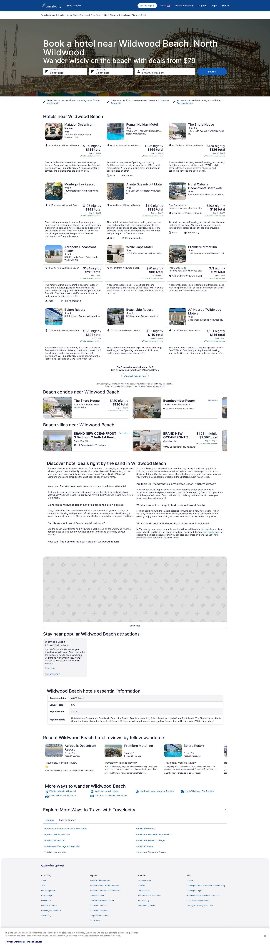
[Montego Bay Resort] (73, 211)
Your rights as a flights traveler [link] (200, 905)
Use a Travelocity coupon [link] (198, 900)
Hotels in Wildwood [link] (145, 828)
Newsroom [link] (46, 900)
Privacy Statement (15, 941)
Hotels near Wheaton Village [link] (150, 840)
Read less (50, 668)
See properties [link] (52, 674)
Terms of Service (33, 941)
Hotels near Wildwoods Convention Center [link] (65, 828)
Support (202, 5)
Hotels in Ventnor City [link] (55, 852)
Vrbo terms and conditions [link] (149, 895)
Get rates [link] (213, 400)
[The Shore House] (197, 150)
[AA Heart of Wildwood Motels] (197, 334)
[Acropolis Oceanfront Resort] (73, 273)
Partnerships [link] (46, 895)
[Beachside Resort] (135, 334)
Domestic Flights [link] (97, 895)
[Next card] (226, 407)
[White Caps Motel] (135, 273)
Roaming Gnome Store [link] (51, 910)
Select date (56, 72)
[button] (135, 809)
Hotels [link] (61, 15)
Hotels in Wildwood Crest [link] (57, 834)
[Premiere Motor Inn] (197, 273)
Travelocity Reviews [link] (99, 905)
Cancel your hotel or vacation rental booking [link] (206, 885)
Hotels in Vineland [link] (145, 846)
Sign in (225, 5)
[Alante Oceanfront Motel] (135, 211)
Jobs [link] (43, 885)
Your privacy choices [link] (147, 905)
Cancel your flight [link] (194, 890)
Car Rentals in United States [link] (102, 900)
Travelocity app (211, 532)
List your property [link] (49, 890)
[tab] (50, 820)
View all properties (135, 376)
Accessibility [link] (143, 900)
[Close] (265, 936)
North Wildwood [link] (111, 15)
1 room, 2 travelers (153, 72)
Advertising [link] (46, 915)
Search (212, 71)
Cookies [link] (141, 885)
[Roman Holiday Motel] (135, 150)
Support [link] (190, 880)
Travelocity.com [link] (48, 15)
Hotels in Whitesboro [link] (54, 840)
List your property (184, 5)
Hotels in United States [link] (100, 880)
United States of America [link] (77, 15)
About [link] (43, 880)
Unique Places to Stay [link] (99, 915)
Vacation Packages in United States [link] (105, 890)
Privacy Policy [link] (144, 880)
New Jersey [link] (96, 15)
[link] (67, 792)
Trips (214, 5)
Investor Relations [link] (49, 905)
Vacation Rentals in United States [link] (104, 885)
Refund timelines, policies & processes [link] (203, 895)
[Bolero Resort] (73, 334)
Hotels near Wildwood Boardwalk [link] (153, 834)
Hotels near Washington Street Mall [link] (62, 846)
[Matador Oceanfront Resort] (73, 150)
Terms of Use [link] (144, 890)
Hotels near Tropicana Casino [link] (151, 852)
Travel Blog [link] (95, 920)
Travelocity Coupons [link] (99, 910)
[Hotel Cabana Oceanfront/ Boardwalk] (197, 211)
